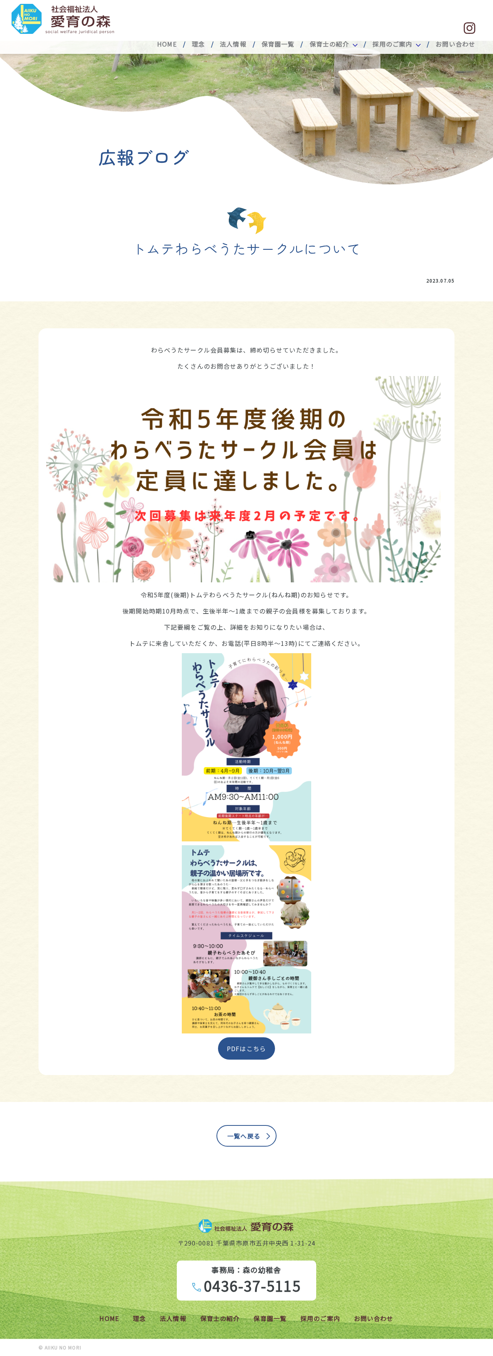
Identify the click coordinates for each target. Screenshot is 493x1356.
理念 (198, 43)
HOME (166, 43)
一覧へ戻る (243, 1135)
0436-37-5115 (252, 1285)
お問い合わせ (455, 43)
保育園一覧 (278, 43)
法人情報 (233, 43)
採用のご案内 (392, 43)
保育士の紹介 (329, 43)
